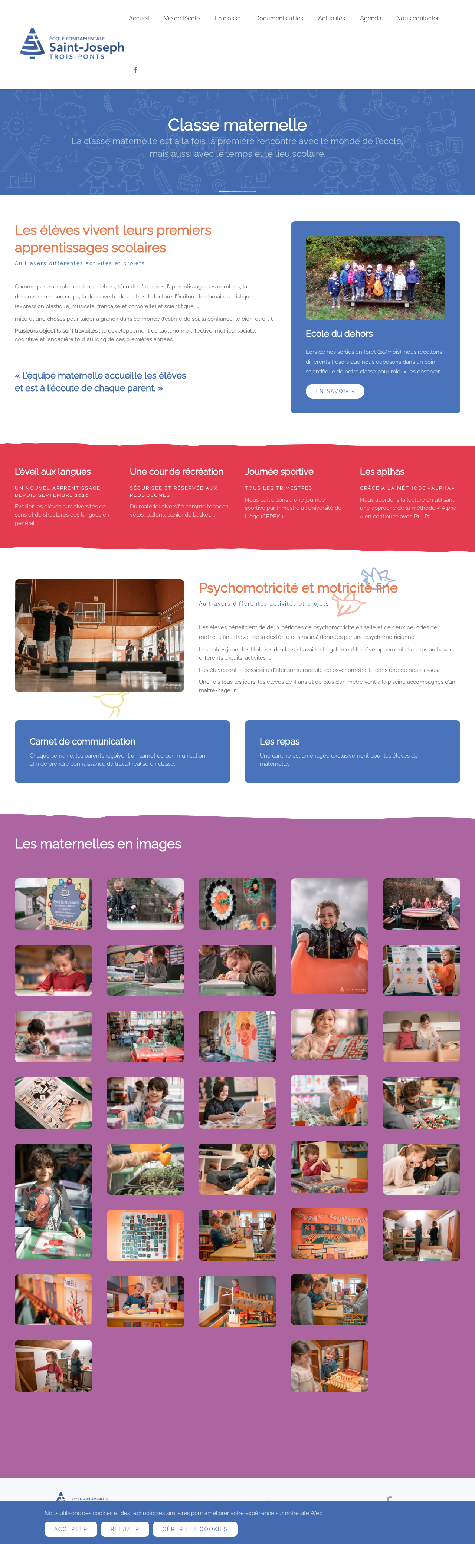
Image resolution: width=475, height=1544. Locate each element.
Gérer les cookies (195, 1529)
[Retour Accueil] (72, 44)
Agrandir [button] (54, 904)
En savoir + (335, 391)
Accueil (139, 18)
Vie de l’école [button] (182, 18)
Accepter (71, 1529)
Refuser (125, 1529)
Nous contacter (417, 18)
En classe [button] (227, 18)
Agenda (370, 18)
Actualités (331, 18)
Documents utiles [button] (279, 18)
